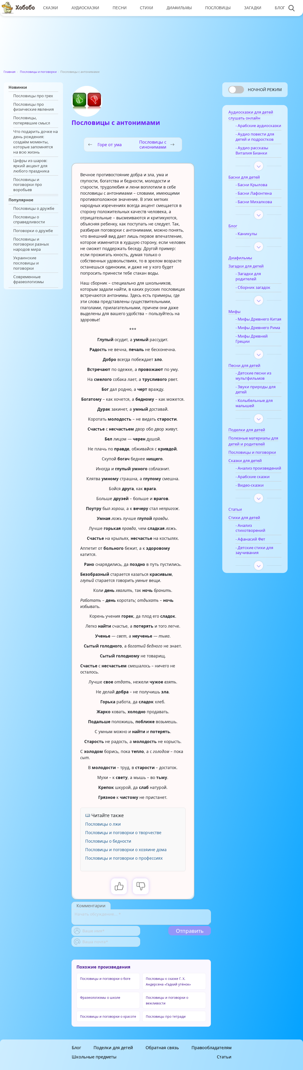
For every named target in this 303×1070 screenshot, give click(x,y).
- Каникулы (246, 233)
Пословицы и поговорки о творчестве (123, 832)
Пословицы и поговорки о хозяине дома (126, 849)
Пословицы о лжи (103, 824)
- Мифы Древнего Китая (258, 319)
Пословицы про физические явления (33, 107)
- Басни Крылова (251, 184)
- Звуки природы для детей (256, 389)
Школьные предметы (94, 1057)
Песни (120, 8)
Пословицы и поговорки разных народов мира (31, 244)
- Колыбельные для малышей (254, 403)
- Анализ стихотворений (250, 528)
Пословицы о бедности (108, 841)
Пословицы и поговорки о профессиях (124, 858)
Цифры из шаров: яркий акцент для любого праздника (31, 165)
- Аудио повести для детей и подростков (255, 137)
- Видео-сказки (250, 485)
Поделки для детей (113, 1047)
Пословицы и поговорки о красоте (108, 1016)
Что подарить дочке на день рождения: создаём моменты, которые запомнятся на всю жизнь (35, 142)
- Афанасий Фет (250, 539)
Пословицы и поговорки (38, 72)
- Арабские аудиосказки (258, 125)
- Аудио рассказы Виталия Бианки (252, 150)
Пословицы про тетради (166, 1016)
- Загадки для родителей (248, 276)
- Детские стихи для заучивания (254, 550)
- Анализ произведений (258, 468)
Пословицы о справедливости (29, 219)
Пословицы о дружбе (33, 208)
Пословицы (218, 8)
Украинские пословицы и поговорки (26, 263)
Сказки (50, 8)
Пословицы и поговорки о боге (105, 978)
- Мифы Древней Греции (252, 339)
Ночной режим (265, 89)
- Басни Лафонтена (254, 193)
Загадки (252, 8)
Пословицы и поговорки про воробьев (27, 184)
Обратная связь (162, 1047)
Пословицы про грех (33, 95)
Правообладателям (212, 1047)
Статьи (224, 1057)
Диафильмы (179, 8)
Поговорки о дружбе (33, 230)
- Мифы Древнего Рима (258, 327)
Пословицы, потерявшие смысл (31, 120)
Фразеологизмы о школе (100, 997)
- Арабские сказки (253, 476)
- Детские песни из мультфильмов (253, 375)
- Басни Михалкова (254, 201)
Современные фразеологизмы (28, 279)
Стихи (146, 8)
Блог (280, 8)
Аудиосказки (85, 8)
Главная (9, 72)
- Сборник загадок (253, 287)
